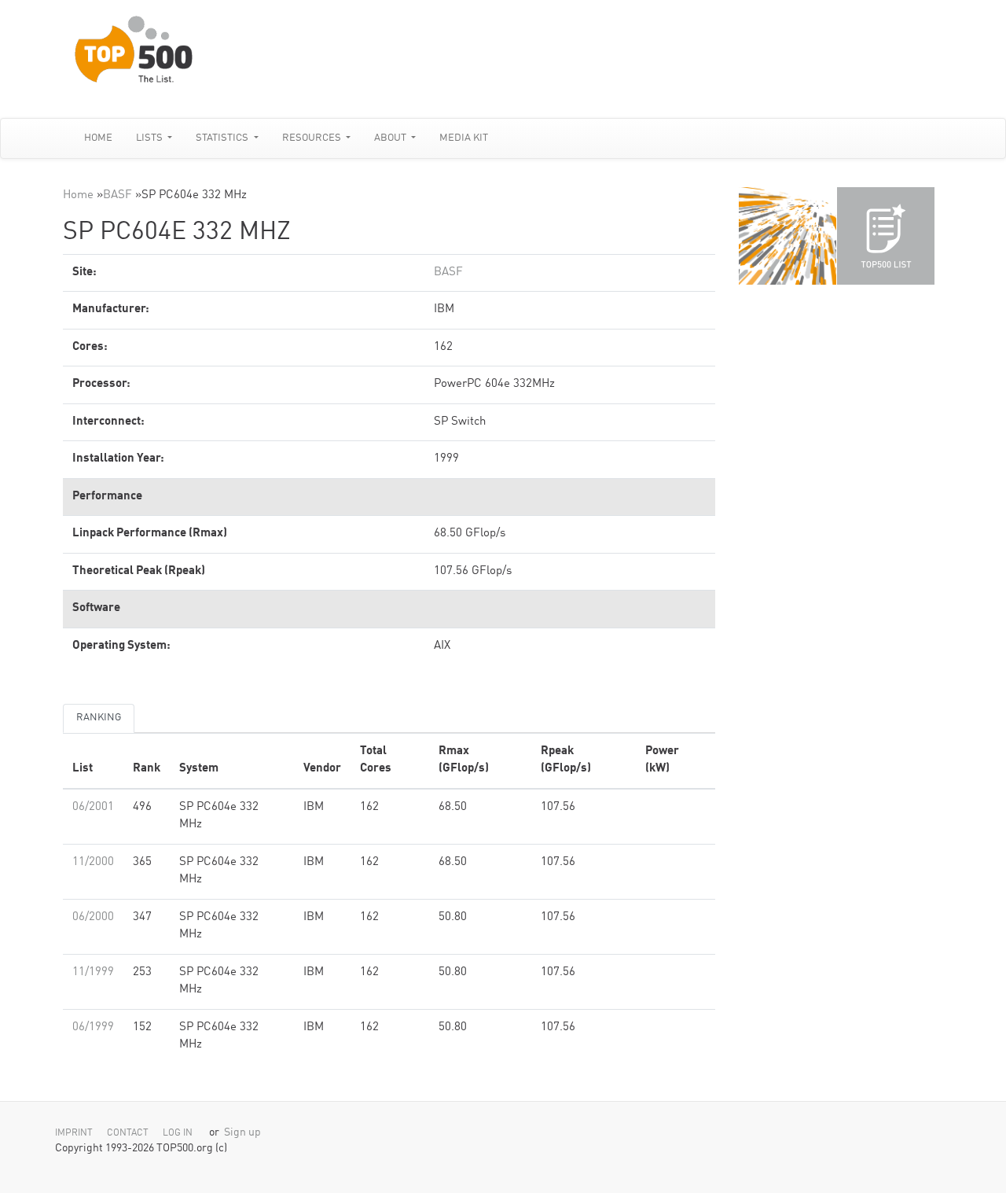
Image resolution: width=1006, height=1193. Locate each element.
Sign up (242, 1133)
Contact (128, 1133)
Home (98, 138)
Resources (312, 138)
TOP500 (787, 236)
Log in (178, 1133)
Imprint (74, 1133)
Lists (150, 138)
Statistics (223, 138)
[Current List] (885, 236)
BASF (117, 195)
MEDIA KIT (463, 138)
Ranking (98, 717)
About (391, 138)
